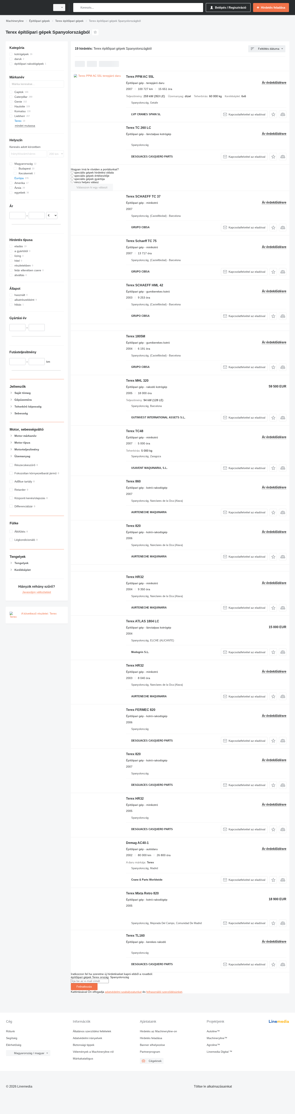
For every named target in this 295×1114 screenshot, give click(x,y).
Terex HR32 (135, 577)
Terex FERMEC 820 (140, 709)
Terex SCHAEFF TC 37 (143, 196)
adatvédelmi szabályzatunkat (123, 991)
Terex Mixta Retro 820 (142, 893)
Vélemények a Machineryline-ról (93, 1051)
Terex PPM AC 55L (140, 76)
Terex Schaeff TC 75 (141, 241)
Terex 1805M (135, 336)
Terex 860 (133, 481)
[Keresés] (77, 7)
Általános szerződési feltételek (92, 1031)
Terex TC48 (134, 431)
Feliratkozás (84, 986)
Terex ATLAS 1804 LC (142, 621)
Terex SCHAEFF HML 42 (144, 285)
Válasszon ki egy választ (91, 187)
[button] (273, 114)
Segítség (11, 1038)
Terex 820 (133, 526)
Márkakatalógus (83, 1058)
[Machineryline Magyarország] (27, 7)
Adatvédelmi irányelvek (87, 1038)
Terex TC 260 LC (138, 127)
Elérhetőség (13, 1044)
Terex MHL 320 (137, 380)
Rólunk (10, 1031)
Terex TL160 (135, 935)
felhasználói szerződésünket (164, 991)
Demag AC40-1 (137, 843)
